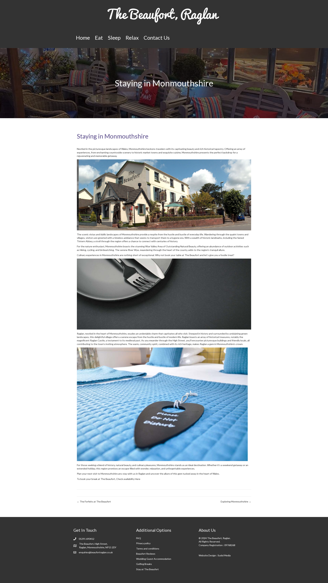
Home (83, 37)
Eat (99, 37)
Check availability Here (128, 478)
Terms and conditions (147, 548)
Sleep (114, 37)
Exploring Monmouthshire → (236, 501)
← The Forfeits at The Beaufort (94, 501)
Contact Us (157, 37)
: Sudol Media (223, 555)
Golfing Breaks (144, 563)
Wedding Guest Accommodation (153, 558)
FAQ (138, 538)
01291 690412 (86, 538)
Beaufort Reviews (145, 553)
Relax (132, 37)
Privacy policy (143, 543)
